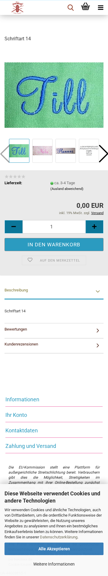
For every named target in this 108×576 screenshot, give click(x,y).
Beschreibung (16, 290)
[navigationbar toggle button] (100, 7)
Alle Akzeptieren (54, 548)
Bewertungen (15, 329)
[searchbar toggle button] (70, 7)
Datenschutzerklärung (58, 537)
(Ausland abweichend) (66, 189)
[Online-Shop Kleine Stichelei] (15, 7)
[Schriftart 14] (54, 92)
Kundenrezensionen (21, 344)
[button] (13, 227)
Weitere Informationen (54, 564)
